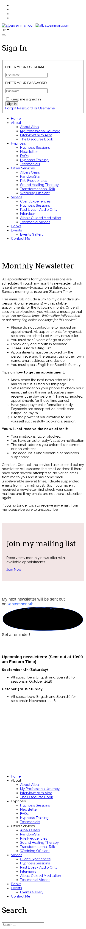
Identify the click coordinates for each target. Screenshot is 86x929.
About (16, 123)
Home (16, 119)
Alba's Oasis (30, 172)
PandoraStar (30, 176)
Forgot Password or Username (30, 108)
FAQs (24, 156)
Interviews (28, 214)
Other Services (23, 168)
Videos (16, 197)
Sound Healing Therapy (39, 185)
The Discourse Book (36, 139)
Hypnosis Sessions (35, 147)
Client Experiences (35, 201)
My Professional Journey (40, 131)
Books (16, 226)
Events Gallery (31, 234)
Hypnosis (18, 143)
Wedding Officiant (35, 193)
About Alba (29, 127)
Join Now (14, 569)
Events (16, 230)
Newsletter (29, 152)
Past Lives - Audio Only (38, 210)
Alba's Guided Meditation (40, 218)
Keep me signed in (26, 99)
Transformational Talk (37, 189)
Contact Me (20, 239)
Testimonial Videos (35, 222)
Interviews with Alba (36, 135)
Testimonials (30, 164)
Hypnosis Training (34, 160)
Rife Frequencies (33, 181)
